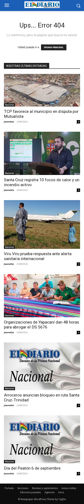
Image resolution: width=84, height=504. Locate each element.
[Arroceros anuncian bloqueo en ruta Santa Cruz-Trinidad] (42, 366)
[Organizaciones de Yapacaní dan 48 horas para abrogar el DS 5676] (42, 295)
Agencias (50, 492)
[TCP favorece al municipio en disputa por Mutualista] (42, 90)
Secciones (22, 488)
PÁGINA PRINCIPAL (53, 47)
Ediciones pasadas (30, 492)
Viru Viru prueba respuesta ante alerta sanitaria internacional (37, 256)
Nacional (9, 104)
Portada (9, 488)
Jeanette (9, 121)
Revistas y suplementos (45, 488)
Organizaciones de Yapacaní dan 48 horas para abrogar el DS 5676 (41, 324)
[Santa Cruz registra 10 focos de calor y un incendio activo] (42, 153)
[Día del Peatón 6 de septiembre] (42, 439)
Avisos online (69, 488)
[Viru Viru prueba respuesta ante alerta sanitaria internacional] (42, 224)
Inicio (61, 492)
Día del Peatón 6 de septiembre (32, 468)
